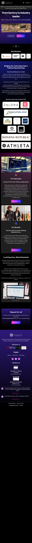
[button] (23, 3)
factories (21, 355)
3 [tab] (18, 46)
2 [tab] (16, 46)
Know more (10, 34)
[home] (7, 2)
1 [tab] (13, 46)
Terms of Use (20, 403)
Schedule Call (20, 34)
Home (9, 355)
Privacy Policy (12, 403)
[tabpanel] (16, 26)
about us (15, 355)
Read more (23, 8)
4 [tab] (18, 300)
